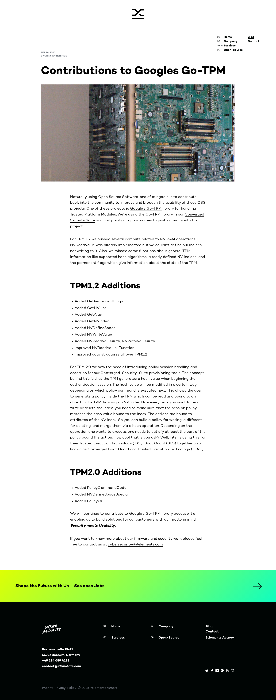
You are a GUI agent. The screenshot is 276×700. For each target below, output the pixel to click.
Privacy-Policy (65, 688)
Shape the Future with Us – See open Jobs (59, 586)
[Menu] (138, 14)
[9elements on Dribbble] (227, 670)
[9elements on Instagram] (232, 670)
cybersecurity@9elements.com (135, 544)
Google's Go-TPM (145, 209)
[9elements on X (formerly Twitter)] (206, 670)
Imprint (47, 688)
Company (231, 41)
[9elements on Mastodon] (222, 670)
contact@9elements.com (61, 666)
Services (230, 45)
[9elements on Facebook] (212, 670)
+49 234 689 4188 (55, 660)
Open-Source (233, 50)
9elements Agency (220, 637)
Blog (251, 37)
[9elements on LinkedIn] (217, 670)
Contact (253, 41)
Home (228, 37)
